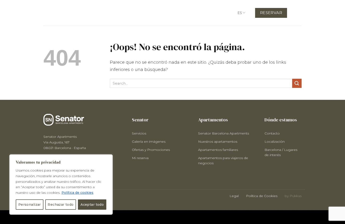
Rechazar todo (60, 204)
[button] (299, 13)
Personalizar (29, 204)
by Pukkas (293, 196)
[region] (61, 184)
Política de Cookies (261, 196)
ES (240, 13)
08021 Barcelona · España (64, 148)
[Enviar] (297, 83)
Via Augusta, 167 (56, 142)
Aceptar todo (92, 204)
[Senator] (66, 13)
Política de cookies (77, 192)
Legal (234, 196)
